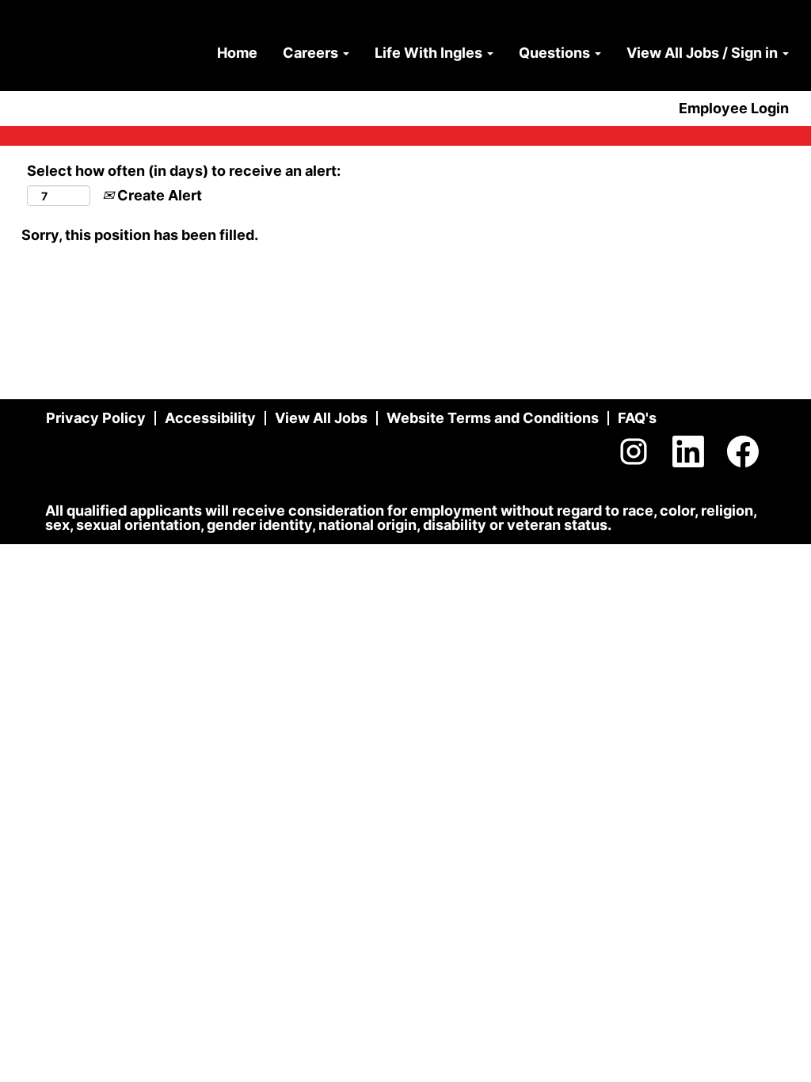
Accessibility (210, 418)
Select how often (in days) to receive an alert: (184, 170)
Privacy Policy (96, 418)
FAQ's (637, 418)
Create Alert (158, 195)
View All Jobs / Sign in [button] (703, 52)
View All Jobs (321, 418)
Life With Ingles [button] (430, 52)
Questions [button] (556, 52)
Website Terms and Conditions (492, 418)
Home (237, 52)
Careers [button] (312, 52)
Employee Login (734, 108)
